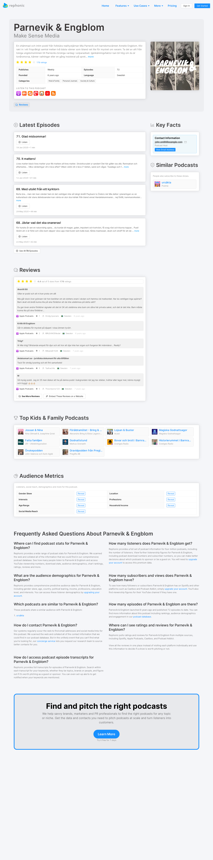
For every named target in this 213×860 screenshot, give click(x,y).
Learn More (106, 734)
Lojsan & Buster (124, 430)
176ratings (42, 62)
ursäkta (166, 182)
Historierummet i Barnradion (175, 440)
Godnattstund (78, 440)
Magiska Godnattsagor (173, 430)
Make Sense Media (37, 36)
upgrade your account (176, 588)
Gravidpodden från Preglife (86, 450)
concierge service (46, 641)
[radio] (17, 62)
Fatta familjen (33, 440)
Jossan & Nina (34, 430)
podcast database (142, 616)
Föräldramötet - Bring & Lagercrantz (86, 430)
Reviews (23, 104)
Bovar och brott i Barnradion (130, 440)
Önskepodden (34, 450)
